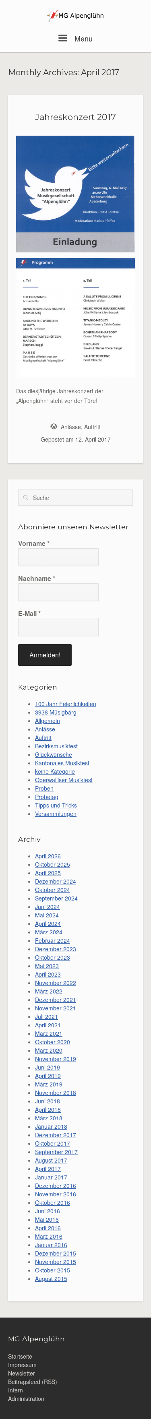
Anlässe (71, 427)
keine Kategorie (55, 771)
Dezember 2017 (55, 1135)
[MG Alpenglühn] (75, 17)
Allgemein (47, 721)
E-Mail (29, 613)
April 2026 (48, 856)
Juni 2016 (47, 1211)
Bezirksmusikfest (56, 746)
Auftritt (92, 427)
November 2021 (55, 1008)
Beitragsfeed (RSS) (32, 1382)
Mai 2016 (47, 1219)
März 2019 (48, 1084)
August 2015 (51, 1278)
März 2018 (48, 1118)
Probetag (46, 797)
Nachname (36, 578)
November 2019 (55, 1059)
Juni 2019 (47, 1067)
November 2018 (55, 1093)
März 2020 (48, 1050)
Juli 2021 (46, 1016)
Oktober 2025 (52, 864)
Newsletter (21, 1373)
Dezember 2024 (55, 881)
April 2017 (48, 1169)
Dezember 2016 (55, 1185)
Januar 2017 (51, 1177)
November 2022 (55, 983)
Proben (44, 788)
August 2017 (51, 1160)
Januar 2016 (51, 1245)
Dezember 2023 (55, 949)
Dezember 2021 (55, 1000)
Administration (26, 1398)
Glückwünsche (53, 754)
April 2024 (48, 923)
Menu (82, 38)
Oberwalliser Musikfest (64, 780)
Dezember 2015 (55, 1253)
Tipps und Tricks (56, 805)
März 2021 (48, 1033)
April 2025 (48, 873)
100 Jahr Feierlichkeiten (65, 704)
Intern (15, 1390)
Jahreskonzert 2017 (75, 117)
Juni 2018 (47, 1101)
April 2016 (48, 1228)
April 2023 (48, 974)
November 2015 (55, 1262)
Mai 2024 (47, 915)
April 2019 (48, 1076)
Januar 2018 (51, 1126)
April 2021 (48, 1025)
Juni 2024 (47, 907)
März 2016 (48, 1236)
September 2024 (56, 898)
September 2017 (56, 1152)
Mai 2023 (47, 966)
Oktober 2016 (52, 1202)
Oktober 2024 (52, 890)
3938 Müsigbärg (56, 712)
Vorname (34, 543)
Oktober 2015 (52, 1270)
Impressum (22, 1365)
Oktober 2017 (52, 1143)
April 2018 (48, 1109)
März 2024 (48, 932)
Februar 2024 (52, 940)
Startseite (20, 1356)
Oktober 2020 (52, 1042)
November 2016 (55, 1194)
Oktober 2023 (52, 957)
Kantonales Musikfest (62, 763)
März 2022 (48, 991)
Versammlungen (56, 814)
